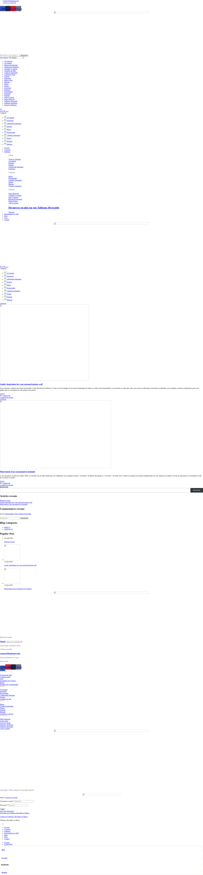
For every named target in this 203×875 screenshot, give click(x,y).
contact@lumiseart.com (10, 653)
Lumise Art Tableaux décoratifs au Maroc (14, 817)
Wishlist (4, 872)
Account (4, 858)
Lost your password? (7, 811)
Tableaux (7, 831)
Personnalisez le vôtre (11, 833)
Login (2, 809)
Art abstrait (8, 63)
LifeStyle (3, 303)
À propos (7, 829)
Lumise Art (6, 396)
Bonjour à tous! (5, 500)
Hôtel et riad (8, 80)
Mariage (7, 82)
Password (4, 805)
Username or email (7, 801)
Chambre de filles (10, 71)
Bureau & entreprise (11, 65)
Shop (3, 850)
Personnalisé (8, 92)
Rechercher (4, 487)
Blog (6, 835)
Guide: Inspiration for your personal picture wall (21, 384)
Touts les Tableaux (10, 105)
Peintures (7, 90)
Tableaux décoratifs (10, 101)
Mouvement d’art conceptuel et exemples (17, 472)
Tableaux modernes (10, 103)
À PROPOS (8, 844)
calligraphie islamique (11, 67)
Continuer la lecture (6, 397)
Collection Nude (9, 75)
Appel (11, 641)
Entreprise (7, 78)
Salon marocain (9, 99)
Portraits (7, 95)
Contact (6, 839)
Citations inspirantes (11, 73)
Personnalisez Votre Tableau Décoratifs (18, 514)
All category (8, 61)
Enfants (6, 76)
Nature (6, 86)
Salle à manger (9, 97)
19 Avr (2, 394)
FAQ (6, 837)
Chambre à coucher (10, 69)
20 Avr (2, 481)
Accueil (6, 827)
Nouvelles (7, 88)
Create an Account (11, 797)
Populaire (7, 94)
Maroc (6, 84)
